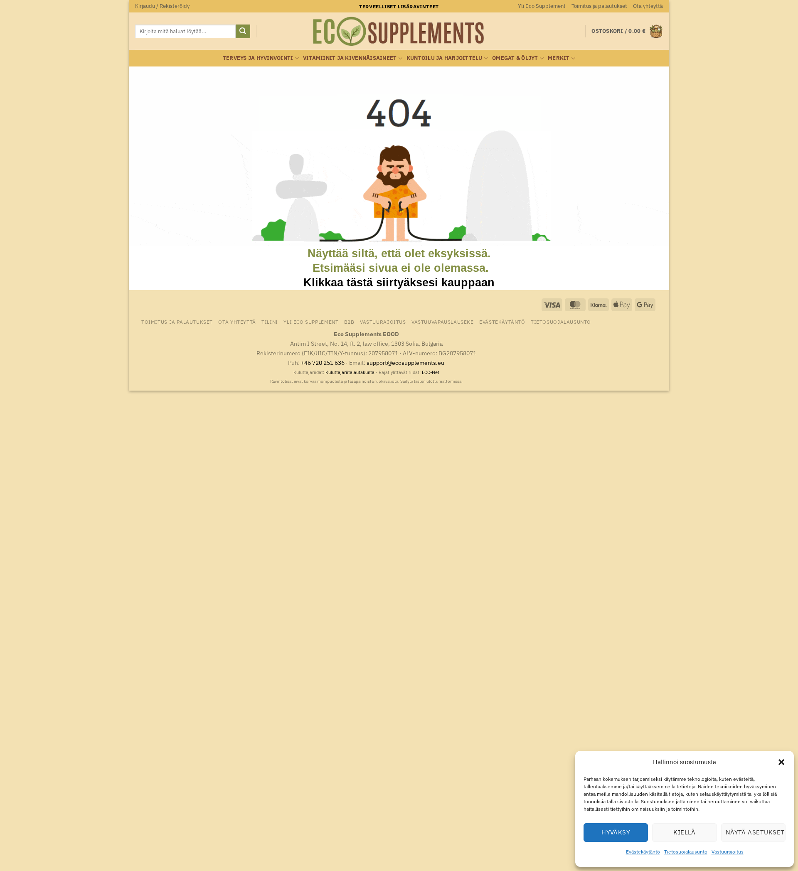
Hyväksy (615, 832)
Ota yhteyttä (648, 6)
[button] (781, 762)
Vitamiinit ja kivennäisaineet (350, 58)
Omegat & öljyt (515, 58)
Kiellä (684, 832)
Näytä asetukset (755, 832)
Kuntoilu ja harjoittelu (444, 58)
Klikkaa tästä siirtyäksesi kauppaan (399, 282)
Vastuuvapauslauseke (442, 321)
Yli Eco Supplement (542, 6)
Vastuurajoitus (728, 852)
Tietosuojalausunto (685, 852)
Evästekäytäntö (643, 852)
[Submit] (243, 32)
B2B (349, 321)
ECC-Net (430, 372)
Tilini (269, 321)
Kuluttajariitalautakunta (349, 372)
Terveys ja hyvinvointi (258, 58)
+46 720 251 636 (323, 363)
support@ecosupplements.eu (405, 363)
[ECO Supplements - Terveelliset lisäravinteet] (399, 31)
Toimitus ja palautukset (599, 6)
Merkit (559, 58)
